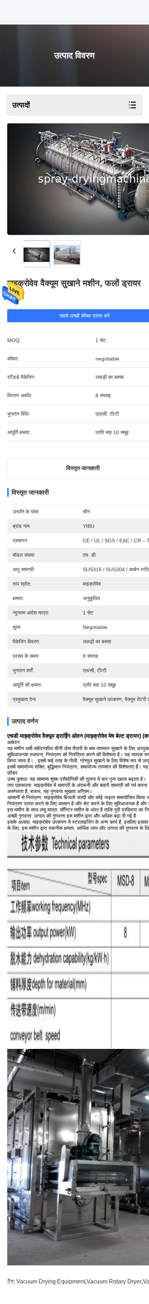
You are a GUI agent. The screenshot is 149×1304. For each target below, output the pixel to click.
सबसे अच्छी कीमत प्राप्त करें (84, 316)
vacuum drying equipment (50, 1281)
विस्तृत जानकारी (83, 468)
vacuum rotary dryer (113, 1281)
